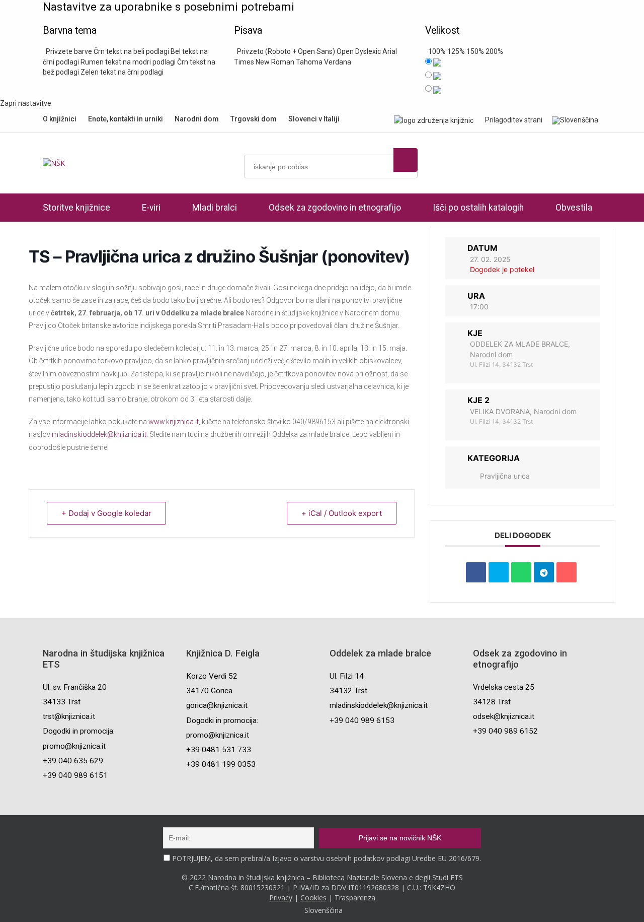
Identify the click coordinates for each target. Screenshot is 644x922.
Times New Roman (264, 62)
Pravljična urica (505, 476)
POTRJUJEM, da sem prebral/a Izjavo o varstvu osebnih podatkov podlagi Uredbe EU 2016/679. (326, 858)
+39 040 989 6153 (362, 720)
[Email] (566, 572)
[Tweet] (499, 572)
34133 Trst (61, 701)
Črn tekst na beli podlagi (131, 51)
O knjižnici (59, 119)
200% (494, 51)
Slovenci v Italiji (314, 119)
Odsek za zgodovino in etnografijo (335, 208)
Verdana (337, 62)
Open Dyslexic (359, 51)
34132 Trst (348, 690)
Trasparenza (355, 897)
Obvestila (573, 208)
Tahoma (309, 62)
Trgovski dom (253, 119)
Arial (389, 51)
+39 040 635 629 (73, 760)
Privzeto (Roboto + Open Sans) (284, 51)
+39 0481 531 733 (218, 749)
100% (435, 51)
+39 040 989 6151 (75, 775)
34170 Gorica (209, 690)
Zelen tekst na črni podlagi (122, 72)
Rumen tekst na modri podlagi (128, 62)
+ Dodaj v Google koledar (106, 513)
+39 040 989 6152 (505, 731)
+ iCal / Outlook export (341, 513)
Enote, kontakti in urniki (125, 119)
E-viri (151, 208)
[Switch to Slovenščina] (575, 120)
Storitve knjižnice (76, 208)
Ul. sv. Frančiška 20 (75, 687)
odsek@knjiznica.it (503, 716)
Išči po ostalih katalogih (478, 208)
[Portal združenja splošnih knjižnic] (433, 120)
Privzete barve (67, 51)
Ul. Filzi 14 (347, 676)
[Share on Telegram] (544, 572)
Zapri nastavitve (25, 103)
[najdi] (405, 160)
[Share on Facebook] (476, 572)
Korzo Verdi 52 (211, 676)
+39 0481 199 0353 (221, 764)
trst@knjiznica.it (69, 716)
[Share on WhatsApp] (521, 572)
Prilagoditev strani (513, 120)
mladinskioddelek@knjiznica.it (99, 434)
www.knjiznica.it (173, 422)
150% (475, 51)
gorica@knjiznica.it (217, 705)
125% (456, 51)
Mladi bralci (214, 208)
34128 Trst (492, 701)
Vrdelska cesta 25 (503, 687)
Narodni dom (197, 119)
